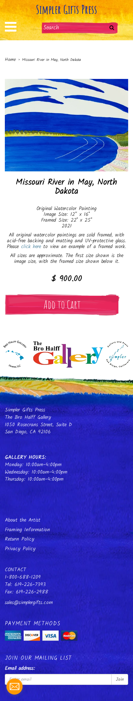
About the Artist (22, 520)
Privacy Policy (20, 549)
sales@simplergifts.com (29, 603)
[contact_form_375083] (14, 686)
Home (10, 59)
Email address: (20, 668)
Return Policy (19, 539)
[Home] (66, 352)
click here (31, 247)
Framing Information (27, 530)
